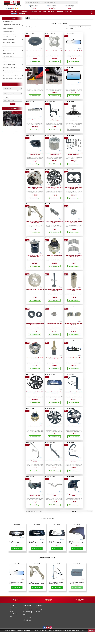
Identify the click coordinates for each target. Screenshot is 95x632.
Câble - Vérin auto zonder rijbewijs (9, 56)
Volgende (89, 511)
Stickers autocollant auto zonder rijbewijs (10, 75)
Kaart (11, 616)
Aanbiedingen (47, 518)
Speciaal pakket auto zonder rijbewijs (9, 70)
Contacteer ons (13, 614)
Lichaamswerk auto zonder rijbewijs (9, 34)
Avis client (38, 611)
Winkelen (25, 616)
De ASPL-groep (13, 608)
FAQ (23, 622)
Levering (12, 609)
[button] (14, 11)
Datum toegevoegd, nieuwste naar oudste (80, 27)
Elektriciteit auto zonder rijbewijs (9, 42)
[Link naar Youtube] (47, 627)
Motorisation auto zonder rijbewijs (9, 50)
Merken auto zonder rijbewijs (8, 72)
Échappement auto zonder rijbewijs (9, 45)
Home (11, 618)
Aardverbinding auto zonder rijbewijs (9, 36)
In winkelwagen (16, 548)
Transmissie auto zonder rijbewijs (9, 39)
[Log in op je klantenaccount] (91, 11)
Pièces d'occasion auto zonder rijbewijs (10, 67)
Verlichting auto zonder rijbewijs (8, 53)
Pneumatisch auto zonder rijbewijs (9, 61)
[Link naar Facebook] (44, 627)
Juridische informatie (27, 609)
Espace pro (38, 608)
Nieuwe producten (47, 558)
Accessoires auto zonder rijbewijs (9, 64)
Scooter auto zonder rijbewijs (8, 21)
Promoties (12, 611)
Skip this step (19, 90)
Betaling (24, 614)
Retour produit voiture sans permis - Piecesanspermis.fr (27, 619)
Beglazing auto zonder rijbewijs (8, 59)
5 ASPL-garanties (39, 609)
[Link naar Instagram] (50, 627)
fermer (92, 630)
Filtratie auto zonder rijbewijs (8, 28)
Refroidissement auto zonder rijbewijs (10, 47)
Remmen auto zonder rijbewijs (8, 31)
